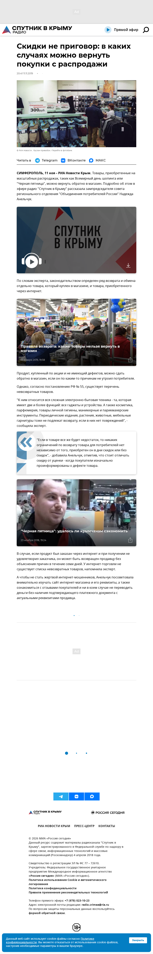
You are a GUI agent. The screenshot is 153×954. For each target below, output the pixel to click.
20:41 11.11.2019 (25, 73)
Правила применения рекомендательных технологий (68, 892)
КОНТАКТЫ (106, 826)
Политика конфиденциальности (52, 888)
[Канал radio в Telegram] (61, 796)
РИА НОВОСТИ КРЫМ (54, 826)
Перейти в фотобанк (62, 150)
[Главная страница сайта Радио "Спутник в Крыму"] (37, 30)
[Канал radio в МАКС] (92, 796)
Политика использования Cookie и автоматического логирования (68, 882)
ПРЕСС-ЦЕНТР (84, 826)
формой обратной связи (47, 913)
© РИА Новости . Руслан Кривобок (33, 150)
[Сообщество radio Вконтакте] (76, 796)
